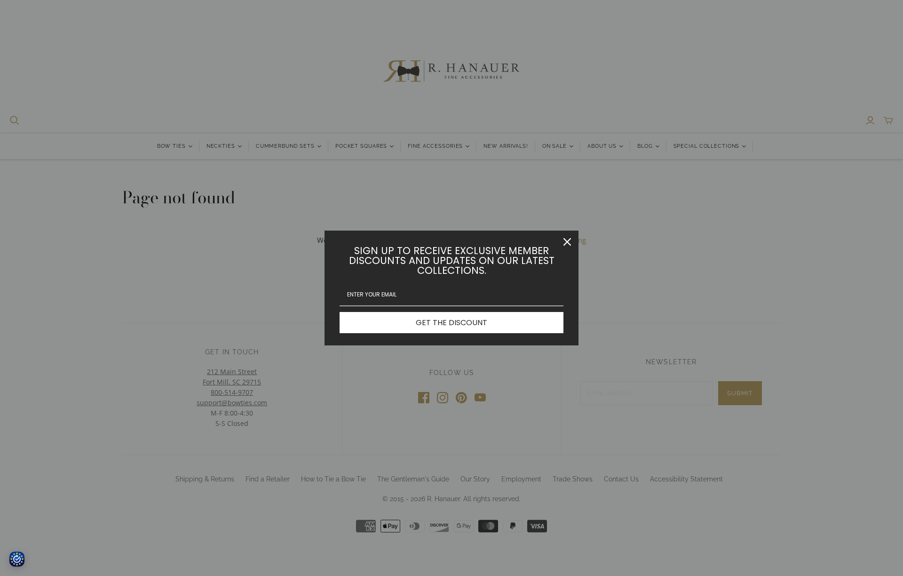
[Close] (567, 242)
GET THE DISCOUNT (451, 322)
